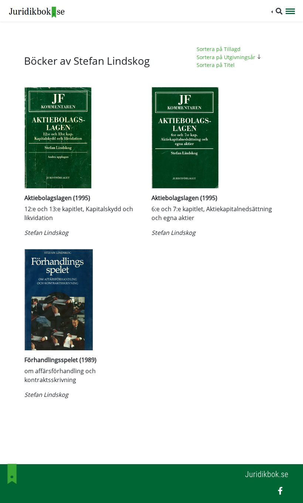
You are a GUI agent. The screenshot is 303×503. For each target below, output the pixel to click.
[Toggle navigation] (290, 11)
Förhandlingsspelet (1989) (60, 360)
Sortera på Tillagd (219, 49)
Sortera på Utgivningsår (227, 57)
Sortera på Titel (216, 64)
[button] (277, 11)
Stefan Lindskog (46, 233)
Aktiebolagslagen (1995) (57, 198)
